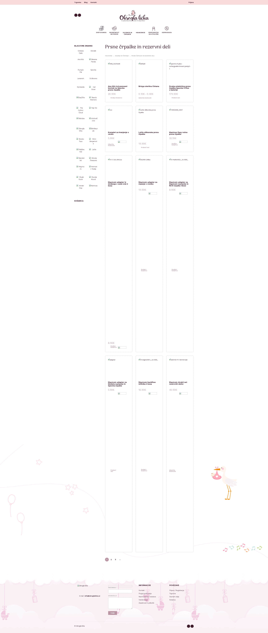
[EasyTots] (80, 100)
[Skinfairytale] (93, 130)
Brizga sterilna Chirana (149, 86)
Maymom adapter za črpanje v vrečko (148, 183)
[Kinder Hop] (80, 188)
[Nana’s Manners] (93, 100)
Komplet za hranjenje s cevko (118, 133)
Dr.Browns (93, 78)
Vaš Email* (112, 587)
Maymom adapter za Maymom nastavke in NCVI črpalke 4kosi (178, 184)
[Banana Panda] (93, 62)
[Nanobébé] (80, 160)
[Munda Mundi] (93, 179)
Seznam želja (174, 597)
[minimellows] (93, 121)
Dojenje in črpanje (122, 55)
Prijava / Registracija (176, 590)
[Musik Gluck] (80, 179)
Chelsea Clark (81, 52)
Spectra (93, 70)
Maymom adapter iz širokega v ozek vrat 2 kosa (118, 184)
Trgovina (77, 2)
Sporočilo (112, 595)
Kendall (93, 51)
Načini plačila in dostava (147, 597)
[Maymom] (80, 168)
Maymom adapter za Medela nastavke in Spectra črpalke (117, 384)
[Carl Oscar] (93, 90)
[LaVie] (93, 151)
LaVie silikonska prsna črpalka (149, 133)
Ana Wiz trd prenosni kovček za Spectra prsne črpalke (117, 88)
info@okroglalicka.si (92, 596)
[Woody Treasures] (93, 160)
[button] (116, 98)
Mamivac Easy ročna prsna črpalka (178, 133)
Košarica (172, 600)
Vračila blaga (143, 600)
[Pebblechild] (80, 151)
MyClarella (80, 87)
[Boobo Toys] (80, 142)
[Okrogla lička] (80, 131)
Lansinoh (80, 78)
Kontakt (94, 2)
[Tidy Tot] (93, 111)
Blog (86, 2)
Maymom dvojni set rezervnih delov (178, 383)
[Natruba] (80, 120)
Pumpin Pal (81, 71)
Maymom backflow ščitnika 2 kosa (147, 383)
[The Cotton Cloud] (80, 111)
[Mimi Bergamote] (93, 142)
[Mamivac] (93, 189)
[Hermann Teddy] (93, 169)
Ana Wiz (81, 59)
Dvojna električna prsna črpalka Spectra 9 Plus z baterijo (180, 88)
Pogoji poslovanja (145, 593)
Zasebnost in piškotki (146, 603)
